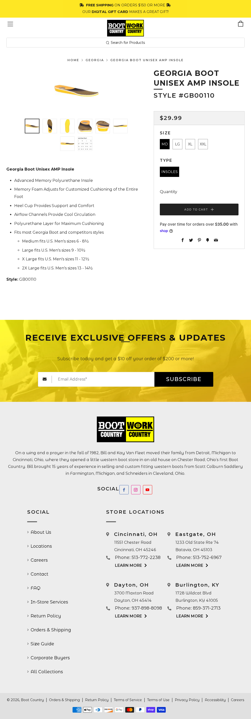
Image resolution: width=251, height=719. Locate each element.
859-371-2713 (207, 608)
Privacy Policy (187, 700)
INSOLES (169, 172)
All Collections (47, 671)
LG (177, 144)
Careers (39, 560)
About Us (41, 532)
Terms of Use (158, 700)
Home (73, 60)
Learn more (128, 565)
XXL (203, 144)
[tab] (32, 126)
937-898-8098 (147, 608)
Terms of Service (128, 700)
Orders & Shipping (51, 630)
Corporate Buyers (50, 658)
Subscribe (183, 379)
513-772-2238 (146, 557)
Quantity (168, 191)
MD (165, 144)
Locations (41, 546)
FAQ (35, 588)
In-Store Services (49, 602)
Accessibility (215, 700)
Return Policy (46, 616)
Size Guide (42, 644)
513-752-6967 (207, 557)
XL (190, 144)
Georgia (95, 60)
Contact (39, 574)
